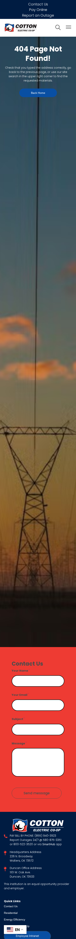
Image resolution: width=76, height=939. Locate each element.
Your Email (19, 695)
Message (18, 743)
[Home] (27, 28)
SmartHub (49, 844)
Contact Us (38, 4)
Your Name (20, 671)
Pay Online (38, 9)
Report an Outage (38, 15)
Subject (17, 719)
